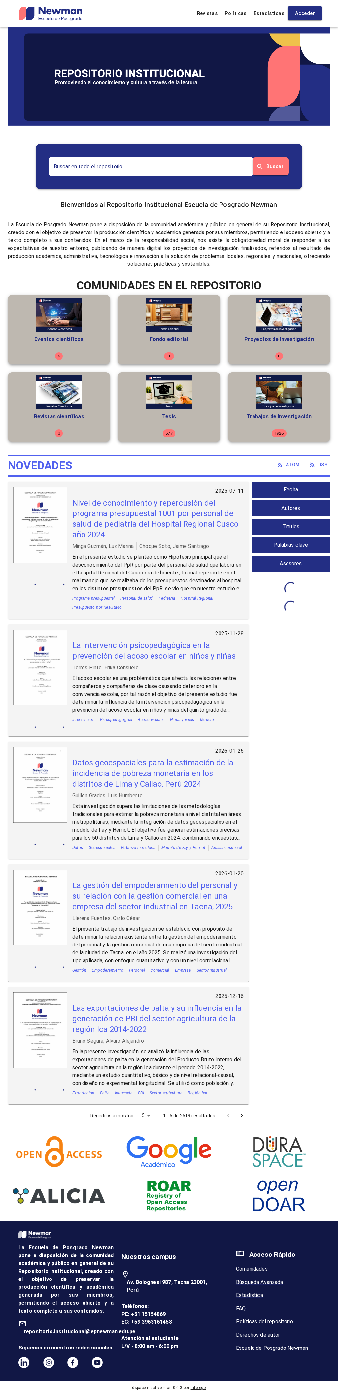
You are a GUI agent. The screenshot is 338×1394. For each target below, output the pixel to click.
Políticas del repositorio (264, 1321)
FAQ (241, 1308)
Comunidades (252, 1269)
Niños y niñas (182, 719)
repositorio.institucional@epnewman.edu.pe (79, 1331)
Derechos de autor (258, 1335)
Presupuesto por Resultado (97, 607)
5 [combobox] (143, 1115)
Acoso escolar (151, 719)
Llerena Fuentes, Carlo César (106, 918)
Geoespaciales (102, 847)
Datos (77, 847)
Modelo (207, 719)
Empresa (183, 970)
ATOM (293, 464)
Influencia (123, 1093)
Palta (104, 1093)
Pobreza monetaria (138, 847)
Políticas (236, 13)
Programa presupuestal (93, 598)
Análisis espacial (226, 847)
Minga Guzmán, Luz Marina (103, 546)
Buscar (275, 166)
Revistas (207, 13)
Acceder (305, 13)
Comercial (160, 970)
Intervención (83, 719)
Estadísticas (269, 13)
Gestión (79, 970)
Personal (137, 970)
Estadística (249, 1295)
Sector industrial (212, 970)
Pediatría (167, 598)
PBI (141, 1093)
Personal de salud (136, 598)
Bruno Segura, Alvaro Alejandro (108, 1041)
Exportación (83, 1093)
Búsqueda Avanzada (259, 1282)
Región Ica (197, 1093)
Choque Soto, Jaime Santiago (174, 546)
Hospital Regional (197, 598)
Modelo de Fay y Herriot (183, 847)
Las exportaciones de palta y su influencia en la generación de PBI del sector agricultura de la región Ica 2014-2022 (157, 1019)
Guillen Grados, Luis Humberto (107, 795)
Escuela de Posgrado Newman (272, 1348)
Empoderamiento (107, 970)
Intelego (198, 1387)
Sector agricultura (166, 1093)
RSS (322, 464)
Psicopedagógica (116, 719)
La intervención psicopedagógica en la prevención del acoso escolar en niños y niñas (154, 651)
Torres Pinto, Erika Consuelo (105, 668)
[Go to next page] (241, 1115)
